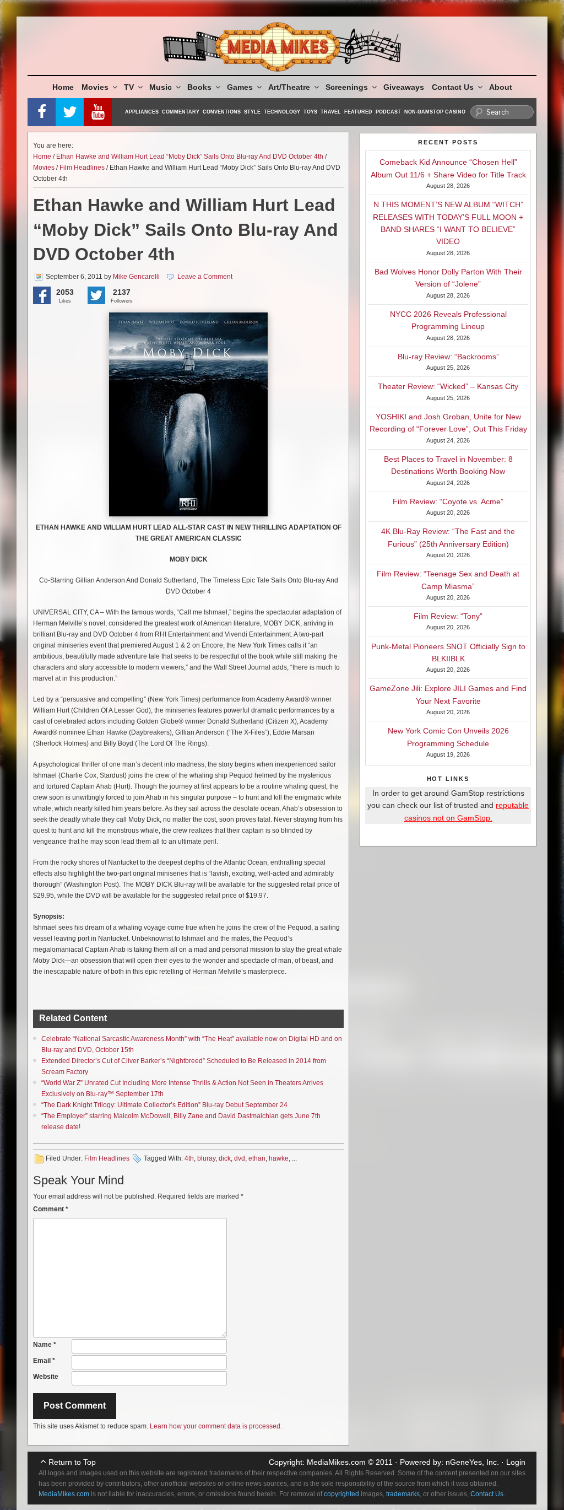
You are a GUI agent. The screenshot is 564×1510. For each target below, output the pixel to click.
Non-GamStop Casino (434, 112)
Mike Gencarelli (136, 277)
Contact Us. (487, 1494)
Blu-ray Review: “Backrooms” (448, 356)
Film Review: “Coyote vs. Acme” (448, 501)
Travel (331, 112)
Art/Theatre (289, 87)
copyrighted (341, 1494)
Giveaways (403, 87)
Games (240, 87)
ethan (256, 1158)
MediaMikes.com (336, 1462)
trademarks (403, 1494)
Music (160, 87)
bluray (206, 1158)
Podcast (388, 112)
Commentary (180, 112)
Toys (310, 112)
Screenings (347, 87)
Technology (282, 112)
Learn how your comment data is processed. (216, 1426)
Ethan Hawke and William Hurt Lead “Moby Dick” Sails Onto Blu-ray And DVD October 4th (189, 156)
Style (252, 112)
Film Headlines (82, 167)
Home (63, 87)
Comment (50, 1209)
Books (199, 87)
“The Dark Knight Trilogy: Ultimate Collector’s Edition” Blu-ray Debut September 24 (164, 1105)
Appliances (142, 112)
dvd (239, 1158)
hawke (279, 1158)
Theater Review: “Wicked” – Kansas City (448, 386)
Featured (358, 112)
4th (189, 1158)
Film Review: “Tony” (448, 616)
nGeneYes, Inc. (472, 1462)
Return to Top (72, 1462)
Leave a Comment (204, 277)
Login (515, 1462)
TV (129, 87)
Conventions (222, 112)
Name (44, 1345)
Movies (95, 87)
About (500, 87)
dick (225, 1158)
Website (45, 1376)
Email (44, 1361)
